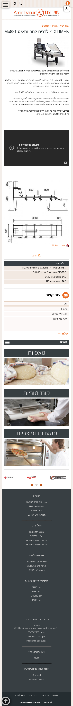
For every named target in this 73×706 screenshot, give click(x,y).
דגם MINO (36, 587)
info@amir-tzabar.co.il (36, 641)
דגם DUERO (36, 596)
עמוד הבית (64, 26)
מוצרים (55, 26)
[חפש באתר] (15, 3)
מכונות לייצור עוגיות (36, 581)
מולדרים (45, 26)
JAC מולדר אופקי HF (56, 281)
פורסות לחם (36, 555)
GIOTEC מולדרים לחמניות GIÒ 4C (49, 272)
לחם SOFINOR (34, 562)
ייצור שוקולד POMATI (36, 668)
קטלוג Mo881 (59, 245)
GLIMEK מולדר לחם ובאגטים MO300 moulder (44, 267)
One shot (36, 675)
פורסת (44, 562)
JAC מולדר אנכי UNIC (55, 277)
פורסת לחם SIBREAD (36, 566)
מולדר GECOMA (36, 532)
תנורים (37, 496)
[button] (67, 9)
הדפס (34, 255)
